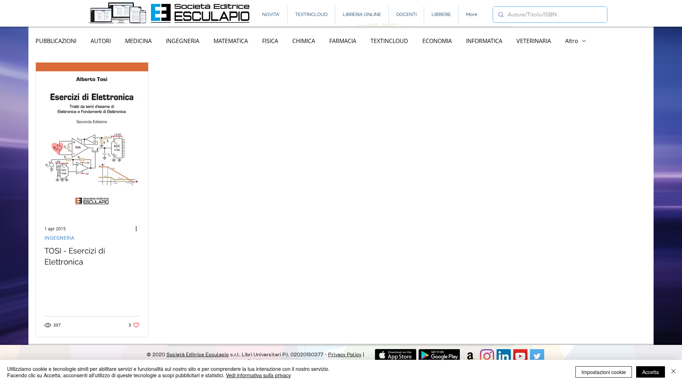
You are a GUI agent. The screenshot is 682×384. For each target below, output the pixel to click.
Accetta (650, 371)
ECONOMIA (437, 41)
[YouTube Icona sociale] (520, 356)
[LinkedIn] (504, 356)
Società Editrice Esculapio (198, 354)
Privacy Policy (345, 354)
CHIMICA (303, 41)
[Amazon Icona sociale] (470, 356)
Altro (571, 41)
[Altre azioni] (138, 228)
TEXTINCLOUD (389, 41)
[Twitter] (537, 356)
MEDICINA (138, 41)
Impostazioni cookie (603, 371)
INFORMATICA (484, 41)
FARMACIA (342, 41)
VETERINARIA (533, 41)
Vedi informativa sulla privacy (258, 375)
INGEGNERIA (182, 41)
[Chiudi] (673, 372)
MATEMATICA (230, 41)
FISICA (270, 41)
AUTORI (101, 41)
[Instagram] (487, 356)
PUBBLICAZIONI (56, 41)
